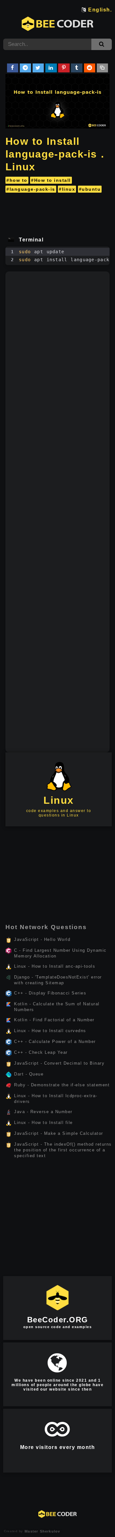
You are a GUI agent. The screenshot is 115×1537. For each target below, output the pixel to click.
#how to (16, 180)
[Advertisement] (57, 213)
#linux (67, 189)
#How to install (51, 180)
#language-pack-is (30, 189)
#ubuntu (90, 189)
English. (100, 9)
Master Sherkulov (41, 1531)
